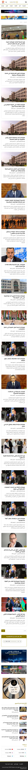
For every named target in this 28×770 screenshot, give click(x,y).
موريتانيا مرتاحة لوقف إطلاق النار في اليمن (14, 425)
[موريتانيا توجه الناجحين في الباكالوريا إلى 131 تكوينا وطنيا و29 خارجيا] (23, 717)
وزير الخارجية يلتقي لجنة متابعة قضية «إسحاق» (14, 457)
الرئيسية (24, 6)
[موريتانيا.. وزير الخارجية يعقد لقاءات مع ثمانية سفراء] (14, 255)
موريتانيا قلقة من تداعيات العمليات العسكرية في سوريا (14, 488)
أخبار (20, 6)
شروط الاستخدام (5, 767)
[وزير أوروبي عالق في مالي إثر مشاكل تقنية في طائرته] (14, 540)
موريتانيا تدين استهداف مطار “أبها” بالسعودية (15, 519)
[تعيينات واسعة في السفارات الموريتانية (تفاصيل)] (14, 382)
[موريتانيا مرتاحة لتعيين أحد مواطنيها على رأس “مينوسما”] (14, 286)
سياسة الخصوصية (23, 768)
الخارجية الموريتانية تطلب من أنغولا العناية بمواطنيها (15, 582)
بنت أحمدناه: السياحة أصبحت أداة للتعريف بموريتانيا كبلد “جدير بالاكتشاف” (9, 730)
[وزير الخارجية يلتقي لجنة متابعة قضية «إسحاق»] (14, 446)
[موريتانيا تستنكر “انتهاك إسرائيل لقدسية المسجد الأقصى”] (14, 222)
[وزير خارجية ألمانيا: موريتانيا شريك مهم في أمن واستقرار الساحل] (14, 32)
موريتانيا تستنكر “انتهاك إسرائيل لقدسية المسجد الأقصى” (15, 232)
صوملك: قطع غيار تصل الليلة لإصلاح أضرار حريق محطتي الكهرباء (10, 737)
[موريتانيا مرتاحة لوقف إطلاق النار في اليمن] (14, 415)
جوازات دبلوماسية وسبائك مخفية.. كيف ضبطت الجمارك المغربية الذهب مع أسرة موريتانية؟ (10, 709)
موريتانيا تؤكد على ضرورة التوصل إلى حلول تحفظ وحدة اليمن (14, 105)
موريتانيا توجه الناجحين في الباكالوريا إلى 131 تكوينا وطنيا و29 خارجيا (10, 716)
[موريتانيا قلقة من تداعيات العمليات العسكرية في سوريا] (14, 477)
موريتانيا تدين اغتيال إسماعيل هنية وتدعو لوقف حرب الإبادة (15, 170)
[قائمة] (26, 2)
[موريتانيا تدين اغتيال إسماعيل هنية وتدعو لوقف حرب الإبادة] (14, 159)
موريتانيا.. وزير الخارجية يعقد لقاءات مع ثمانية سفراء (15, 265)
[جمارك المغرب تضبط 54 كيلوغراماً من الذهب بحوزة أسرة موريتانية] (23, 724)
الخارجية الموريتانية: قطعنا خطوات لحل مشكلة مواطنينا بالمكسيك (15, 201)
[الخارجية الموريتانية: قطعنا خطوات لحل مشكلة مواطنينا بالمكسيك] (14, 190)
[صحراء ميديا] (14, 2)
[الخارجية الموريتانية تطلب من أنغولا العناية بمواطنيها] (14, 571)
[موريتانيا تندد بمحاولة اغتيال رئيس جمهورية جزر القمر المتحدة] (14, 128)
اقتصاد (16, 6)
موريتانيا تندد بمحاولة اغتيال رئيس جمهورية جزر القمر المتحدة (15, 138)
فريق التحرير (16, 764)
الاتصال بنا (21, 764)
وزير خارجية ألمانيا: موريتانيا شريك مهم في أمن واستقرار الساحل (15, 43)
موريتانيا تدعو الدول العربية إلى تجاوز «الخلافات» (14, 328)
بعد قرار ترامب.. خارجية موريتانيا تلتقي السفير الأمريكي (14, 615)
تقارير (7, 6)
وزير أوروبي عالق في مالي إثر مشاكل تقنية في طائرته (14, 551)
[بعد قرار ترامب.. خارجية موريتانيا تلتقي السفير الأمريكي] (14, 604)
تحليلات (11, 6)
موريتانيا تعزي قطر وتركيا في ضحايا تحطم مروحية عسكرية (15, 74)
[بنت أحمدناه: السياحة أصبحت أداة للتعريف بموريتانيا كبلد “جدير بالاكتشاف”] (23, 731)
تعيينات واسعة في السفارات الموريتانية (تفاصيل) (16, 392)
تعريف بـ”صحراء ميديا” (9, 764)
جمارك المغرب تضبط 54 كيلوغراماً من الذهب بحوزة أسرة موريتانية (10, 723)
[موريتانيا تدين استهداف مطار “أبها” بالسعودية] (14, 509)
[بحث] (6, 2)
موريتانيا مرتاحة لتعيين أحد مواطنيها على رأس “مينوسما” (14, 297)
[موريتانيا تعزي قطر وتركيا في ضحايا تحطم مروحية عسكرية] (14, 63)
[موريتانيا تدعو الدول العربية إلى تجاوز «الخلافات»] (14, 317)
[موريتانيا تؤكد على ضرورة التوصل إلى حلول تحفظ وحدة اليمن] (14, 95)
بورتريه (2, 6)
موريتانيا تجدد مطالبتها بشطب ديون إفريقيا (14, 359)
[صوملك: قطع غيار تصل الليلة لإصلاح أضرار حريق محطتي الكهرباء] (23, 738)
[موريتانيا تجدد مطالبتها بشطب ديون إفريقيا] (14, 349)
